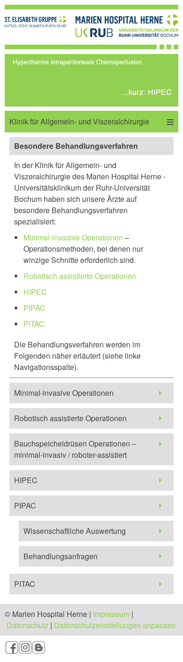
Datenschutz (27, 625)
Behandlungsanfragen (60, 556)
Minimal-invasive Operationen (73, 237)
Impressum (111, 613)
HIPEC (35, 291)
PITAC (34, 323)
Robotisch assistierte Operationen (79, 275)
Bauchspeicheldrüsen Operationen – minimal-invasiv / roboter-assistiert (75, 449)
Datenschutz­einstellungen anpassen (114, 625)
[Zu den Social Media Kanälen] (91, 648)
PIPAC (34, 307)
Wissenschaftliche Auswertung (74, 530)
